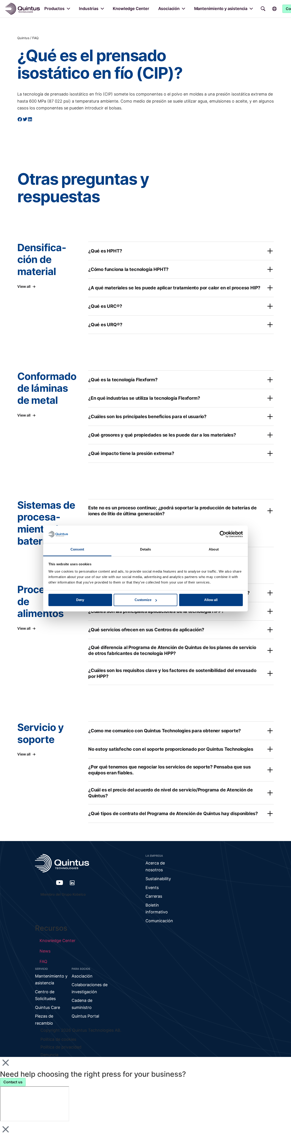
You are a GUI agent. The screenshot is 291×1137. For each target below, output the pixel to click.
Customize (143, 600)
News (45, 951)
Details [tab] (145, 549)
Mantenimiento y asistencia (220, 8)
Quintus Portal (85, 1016)
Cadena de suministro (82, 1004)
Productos (54, 8)
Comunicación (159, 920)
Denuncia (49, 1054)
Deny (80, 600)
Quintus (23, 38)
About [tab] (214, 549)
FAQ (35, 38)
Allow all (211, 600)
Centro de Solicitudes (45, 995)
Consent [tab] (77, 549)
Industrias (88, 8)
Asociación (169, 8)
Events (152, 887)
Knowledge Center (131, 8)
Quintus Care (47, 1007)
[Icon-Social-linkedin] (72, 882)
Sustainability (158, 878)
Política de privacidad (60, 1047)
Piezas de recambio (44, 1020)
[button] (20, 119)
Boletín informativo (157, 909)
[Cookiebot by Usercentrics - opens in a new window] (223, 534)
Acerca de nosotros (155, 866)
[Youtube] (59, 882)
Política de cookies (58, 1039)
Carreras (154, 896)
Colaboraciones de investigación (90, 988)
